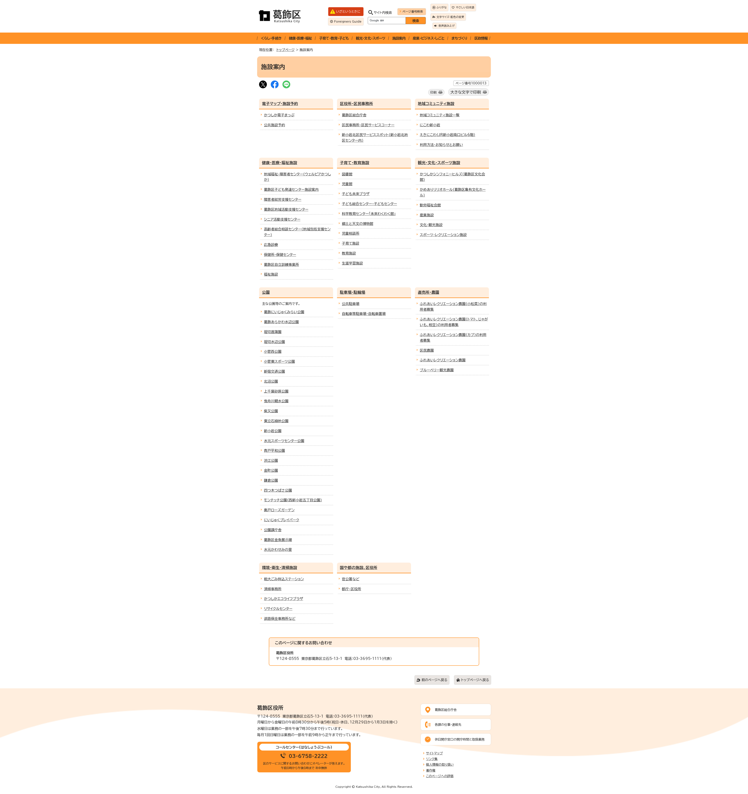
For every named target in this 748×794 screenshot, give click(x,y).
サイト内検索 (383, 12)
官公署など (350, 579)
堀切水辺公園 (274, 341)
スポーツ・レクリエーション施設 (443, 234)
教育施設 (349, 253)
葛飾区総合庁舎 (354, 115)
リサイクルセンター (278, 608)
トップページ (285, 49)
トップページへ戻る (475, 680)
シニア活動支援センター (282, 219)
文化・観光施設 (431, 225)
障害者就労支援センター (282, 199)
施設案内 (399, 38)
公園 (266, 292)
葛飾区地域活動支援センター (286, 209)
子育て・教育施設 (354, 163)
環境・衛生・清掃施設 (279, 567)
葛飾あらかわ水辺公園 (281, 322)
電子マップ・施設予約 (280, 103)
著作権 (430, 770)
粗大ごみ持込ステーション (284, 579)
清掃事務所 (272, 589)
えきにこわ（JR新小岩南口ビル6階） (447, 134)
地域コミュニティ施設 (436, 103)
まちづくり (459, 38)
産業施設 (427, 215)
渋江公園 (271, 460)
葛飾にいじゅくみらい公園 (284, 312)
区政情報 (481, 38)
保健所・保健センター (280, 254)
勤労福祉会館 (430, 205)
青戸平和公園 (274, 450)
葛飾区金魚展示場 (278, 540)
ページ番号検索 (412, 11)
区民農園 (427, 350)
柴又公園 (271, 411)
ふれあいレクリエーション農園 (443, 360)
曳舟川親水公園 (276, 401)
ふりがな (442, 7)
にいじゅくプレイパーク (281, 520)
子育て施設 (350, 243)
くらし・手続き (271, 38)
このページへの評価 (439, 776)
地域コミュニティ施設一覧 (440, 115)
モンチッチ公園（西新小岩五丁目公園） (293, 500)
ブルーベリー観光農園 (437, 370)
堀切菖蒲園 (272, 332)
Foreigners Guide (348, 21)
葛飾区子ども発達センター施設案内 (291, 189)
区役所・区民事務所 (356, 103)
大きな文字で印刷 (465, 92)
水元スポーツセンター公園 (284, 441)
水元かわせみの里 (278, 549)
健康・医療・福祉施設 (279, 163)
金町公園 (271, 470)
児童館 (347, 184)
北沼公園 (271, 381)
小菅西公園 (272, 351)
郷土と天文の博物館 (357, 223)
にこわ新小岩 (430, 125)
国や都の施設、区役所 (358, 567)
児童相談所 (350, 233)
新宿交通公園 (274, 371)
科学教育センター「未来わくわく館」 (369, 213)
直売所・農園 (428, 292)
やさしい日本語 (465, 7)
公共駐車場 (350, 303)
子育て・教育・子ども (334, 38)
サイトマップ (434, 753)
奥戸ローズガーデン (279, 510)
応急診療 (271, 244)
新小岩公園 (272, 431)
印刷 (433, 92)
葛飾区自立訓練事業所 (281, 264)
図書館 (347, 174)
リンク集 (432, 758)
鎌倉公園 (271, 480)
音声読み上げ (446, 25)
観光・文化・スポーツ (370, 38)
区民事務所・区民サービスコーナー (368, 125)
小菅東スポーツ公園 (279, 361)
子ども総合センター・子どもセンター (369, 203)
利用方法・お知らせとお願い (441, 144)
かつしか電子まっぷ (279, 115)
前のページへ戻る (434, 680)
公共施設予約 (274, 125)
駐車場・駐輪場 (352, 292)
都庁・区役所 (351, 589)
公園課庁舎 (272, 530)
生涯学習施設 (352, 263)
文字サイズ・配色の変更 (450, 17)
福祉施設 (271, 274)
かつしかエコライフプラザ (283, 598)
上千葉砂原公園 (276, 391)
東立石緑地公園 (276, 421)
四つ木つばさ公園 (278, 490)
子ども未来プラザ (356, 194)
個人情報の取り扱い (440, 764)
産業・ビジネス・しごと (428, 38)
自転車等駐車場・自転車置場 (364, 313)
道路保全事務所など (279, 618)
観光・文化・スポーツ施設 (439, 163)
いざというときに (348, 11)
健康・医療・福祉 (300, 38)
